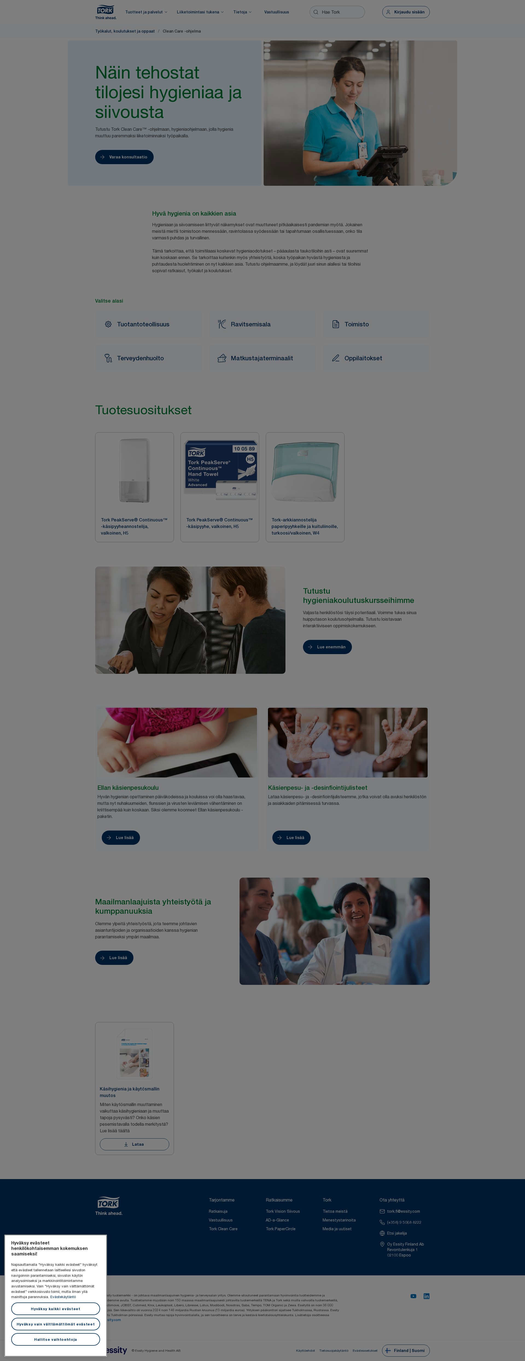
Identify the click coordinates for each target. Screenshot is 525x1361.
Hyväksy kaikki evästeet (55, 1309)
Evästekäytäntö (63, 1297)
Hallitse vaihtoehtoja (55, 1339)
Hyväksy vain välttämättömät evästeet (56, 1324)
